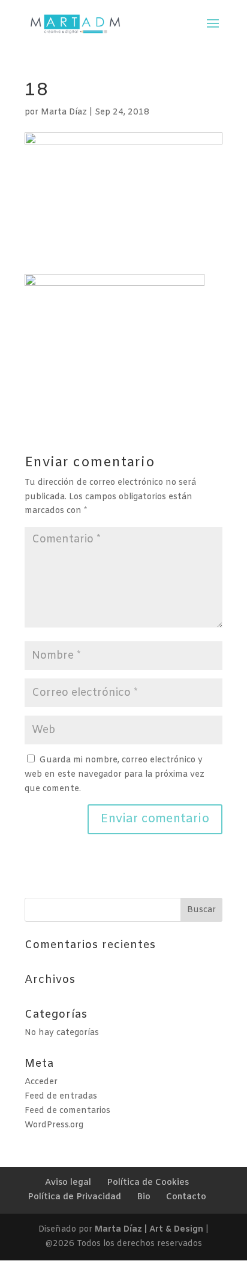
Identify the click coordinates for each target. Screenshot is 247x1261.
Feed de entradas (61, 1096)
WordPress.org (54, 1125)
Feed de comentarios (67, 1111)
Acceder (41, 1082)
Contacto (186, 1197)
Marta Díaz (64, 112)
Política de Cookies (148, 1182)
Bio (143, 1197)
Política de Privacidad (74, 1197)
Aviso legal (68, 1182)
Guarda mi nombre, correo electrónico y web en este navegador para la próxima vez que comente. (114, 775)
